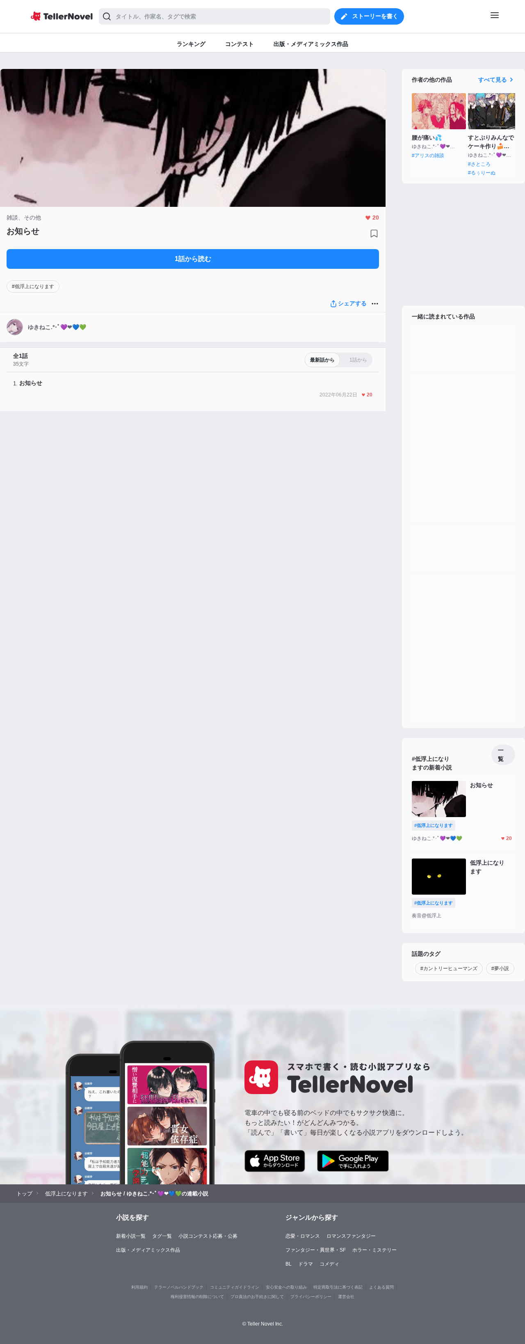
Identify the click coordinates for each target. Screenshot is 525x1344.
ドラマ (305, 1264)
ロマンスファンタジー (351, 1236)
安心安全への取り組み (286, 1287)
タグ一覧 (162, 1236)
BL (288, 1264)
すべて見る (492, 79)
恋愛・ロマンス (302, 1236)
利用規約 (139, 1287)
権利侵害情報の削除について (197, 1296)
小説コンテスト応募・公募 (207, 1236)
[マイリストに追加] (374, 233)
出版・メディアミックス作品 (148, 1250)
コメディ (329, 1264)
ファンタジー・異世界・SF (315, 1250)
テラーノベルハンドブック (178, 1287)
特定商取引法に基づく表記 (338, 1287)
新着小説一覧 (131, 1236)
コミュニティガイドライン (234, 1287)
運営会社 (346, 1296)
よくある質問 (381, 1287)
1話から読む (193, 258)
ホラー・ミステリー (374, 1250)
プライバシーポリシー (310, 1296)
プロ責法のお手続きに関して (257, 1296)
